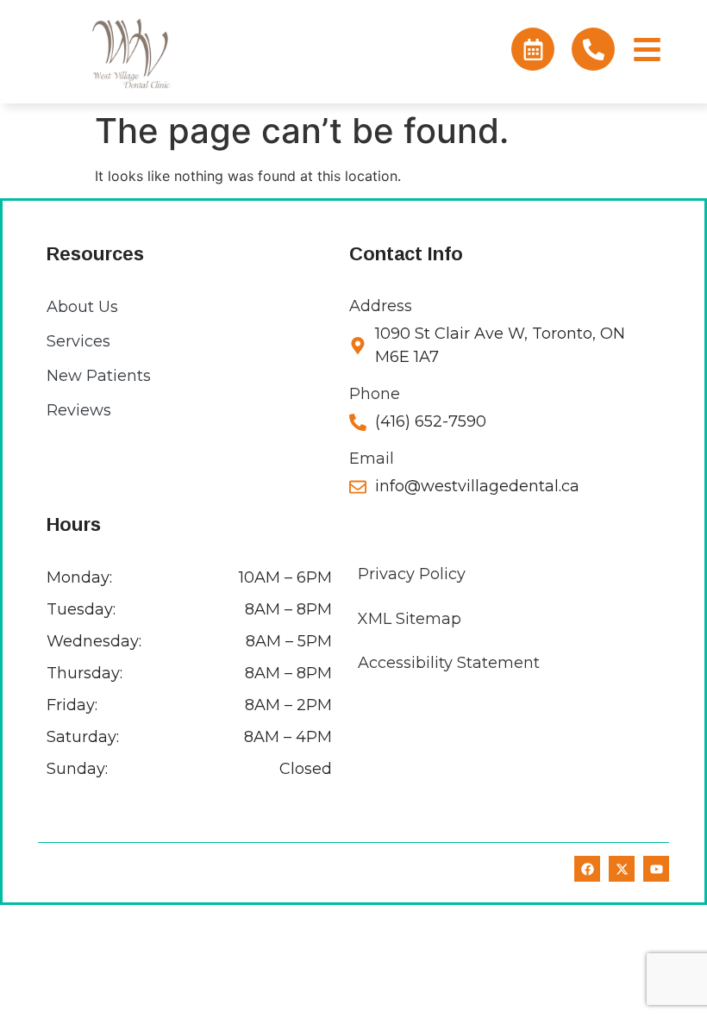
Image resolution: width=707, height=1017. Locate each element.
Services (78, 341)
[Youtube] (656, 869)
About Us (82, 306)
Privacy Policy (412, 574)
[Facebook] (587, 869)
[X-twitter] (622, 869)
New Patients (99, 375)
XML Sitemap (409, 618)
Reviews (79, 410)
